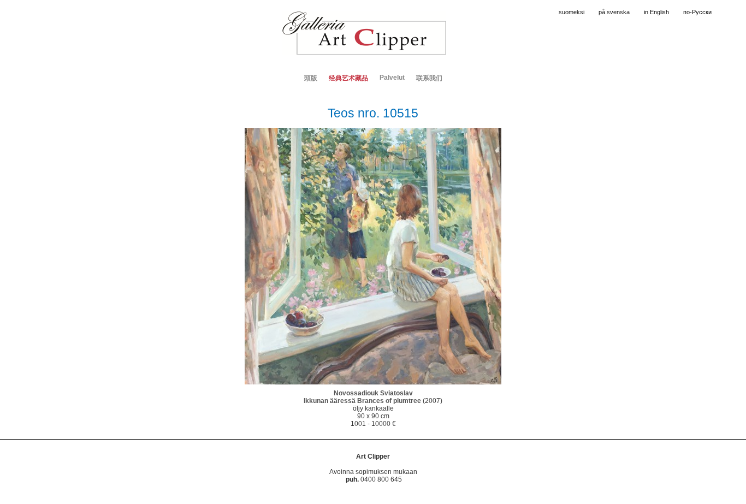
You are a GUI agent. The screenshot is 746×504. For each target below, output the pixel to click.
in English (656, 12)
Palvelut (392, 77)
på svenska (614, 12)
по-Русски (697, 12)
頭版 (310, 78)
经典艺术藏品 (348, 78)
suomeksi (571, 12)
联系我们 (429, 78)
